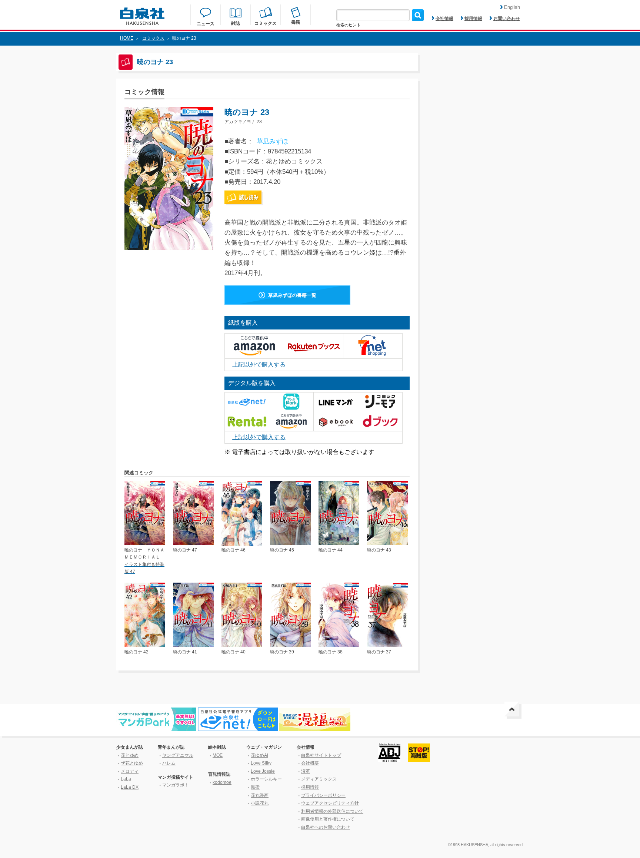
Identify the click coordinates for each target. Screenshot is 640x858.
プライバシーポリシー (323, 795)
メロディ (130, 771)
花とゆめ (130, 755)
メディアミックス (319, 779)
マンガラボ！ (175, 785)
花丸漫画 (260, 795)
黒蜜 (255, 787)
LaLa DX (130, 787)
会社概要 (310, 763)
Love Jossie (263, 771)
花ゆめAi (259, 755)
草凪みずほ (272, 141)
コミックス (153, 38)
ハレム (169, 763)
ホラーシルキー (266, 779)
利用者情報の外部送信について (332, 811)
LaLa (126, 779)
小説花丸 (260, 803)
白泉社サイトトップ (321, 755)
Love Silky (261, 763)
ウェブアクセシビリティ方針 (330, 803)
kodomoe (222, 782)
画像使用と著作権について (327, 819)
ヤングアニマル (177, 755)
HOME (126, 38)
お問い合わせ (506, 18)
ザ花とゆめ (132, 763)
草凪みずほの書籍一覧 (292, 295)
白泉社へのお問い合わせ (325, 827)
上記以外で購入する (259, 364)
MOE (218, 755)
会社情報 (444, 18)
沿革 (305, 771)
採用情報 (473, 18)
